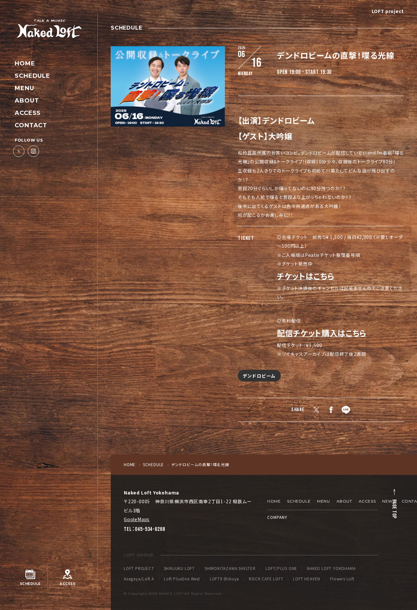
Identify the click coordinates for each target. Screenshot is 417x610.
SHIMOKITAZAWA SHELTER (230, 569)
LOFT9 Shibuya (224, 579)
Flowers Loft (342, 579)
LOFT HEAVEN (306, 579)
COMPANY (277, 517)
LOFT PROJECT (139, 569)
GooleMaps (137, 519)
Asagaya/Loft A (139, 579)
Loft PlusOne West (182, 579)
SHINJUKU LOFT (179, 569)
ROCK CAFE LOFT (266, 579)
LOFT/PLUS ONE (281, 569)
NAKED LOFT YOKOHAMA (331, 569)
